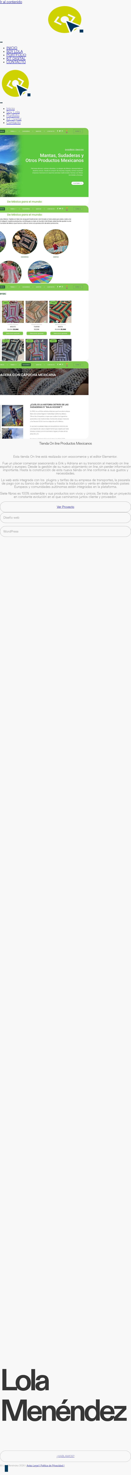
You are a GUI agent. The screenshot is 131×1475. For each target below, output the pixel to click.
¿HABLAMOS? (65, 1456)
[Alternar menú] (1, 42)
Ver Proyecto (65, 506)
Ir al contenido (11, 2)
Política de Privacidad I (52, 1465)
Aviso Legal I (34, 1465)
